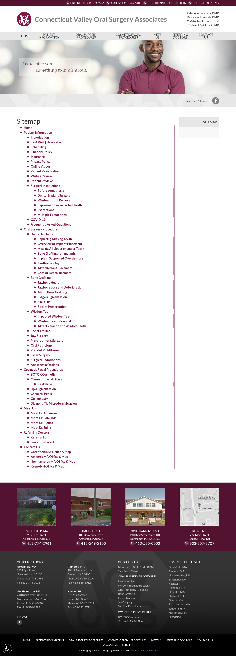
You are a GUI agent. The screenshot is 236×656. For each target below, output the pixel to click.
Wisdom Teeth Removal (54, 321)
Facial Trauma (40, 331)
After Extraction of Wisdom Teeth (62, 326)
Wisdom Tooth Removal (54, 200)
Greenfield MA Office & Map (51, 452)
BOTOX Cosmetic (43, 374)
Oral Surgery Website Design (93, 650)
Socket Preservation (52, 307)
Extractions (46, 210)
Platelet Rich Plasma (45, 350)
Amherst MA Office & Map (49, 457)
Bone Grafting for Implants (57, 253)
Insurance (38, 157)
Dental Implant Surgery (54, 195)
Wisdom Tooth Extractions (134, 585)
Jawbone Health (49, 282)
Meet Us (157, 36)
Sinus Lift (44, 302)
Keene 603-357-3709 (206, 2)
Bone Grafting (41, 278)
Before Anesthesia (51, 190)
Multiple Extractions (52, 215)
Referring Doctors (180, 36)
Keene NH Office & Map (47, 466)
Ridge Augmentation (52, 297)
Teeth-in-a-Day (48, 263)
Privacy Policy (40, 161)
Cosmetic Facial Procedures (128, 36)
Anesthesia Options (45, 365)
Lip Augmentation (43, 389)
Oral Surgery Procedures (86, 36)
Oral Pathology (42, 345)
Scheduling (38, 147)
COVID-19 (38, 219)
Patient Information (49, 36)
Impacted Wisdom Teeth (55, 316)
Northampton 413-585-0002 (167, 2)
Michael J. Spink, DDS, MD (203, 25)
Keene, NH (74, 591)
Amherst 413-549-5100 (126, 2)
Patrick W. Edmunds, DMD (203, 17)
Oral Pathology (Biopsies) (133, 589)
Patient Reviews (42, 181)
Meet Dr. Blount (42, 423)
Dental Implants (42, 234)
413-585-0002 (150, 543)
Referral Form (40, 437)
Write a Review (41, 176)
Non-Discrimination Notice (144, 650)
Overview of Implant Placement (60, 244)
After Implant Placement (55, 268)
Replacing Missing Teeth (55, 239)
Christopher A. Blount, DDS (203, 21)
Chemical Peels (41, 394)
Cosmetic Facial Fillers (46, 379)
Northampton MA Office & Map (53, 461)
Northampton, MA (29, 591)
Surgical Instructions (45, 186)
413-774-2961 (41, 543)
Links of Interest (42, 442)
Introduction (40, 137)
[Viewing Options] (7, 648)
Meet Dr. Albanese (44, 413)
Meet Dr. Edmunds (43, 418)
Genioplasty (39, 398)
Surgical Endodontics (46, 360)
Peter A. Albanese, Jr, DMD (203, 13)
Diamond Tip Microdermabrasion (54, 403)
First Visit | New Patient (47, 142)
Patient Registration (45, 171)
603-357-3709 (202, 543)
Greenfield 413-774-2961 (87, 2)
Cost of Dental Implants (55, 273)
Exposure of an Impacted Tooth (60, 205)
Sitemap (210, 122)
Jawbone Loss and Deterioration (60, 287)
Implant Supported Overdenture (60, 258)
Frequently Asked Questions (51, 224)
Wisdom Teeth (41, 311)
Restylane (45, 384)
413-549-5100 (93, 543)
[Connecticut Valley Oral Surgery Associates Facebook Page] (215, 100)
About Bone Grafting (52, 292)
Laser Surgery (40, 355)
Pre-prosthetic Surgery (47, 340)
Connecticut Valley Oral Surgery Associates (101, 19)
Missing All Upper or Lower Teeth (61, 249)
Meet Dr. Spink (41, 428)
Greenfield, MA (26, 566)
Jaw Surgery (39, 336)
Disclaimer (110, 644)
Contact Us (206, 36)
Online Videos (41, 166)
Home (25, 36)
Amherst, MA (76, 566)
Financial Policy (41, 152)
